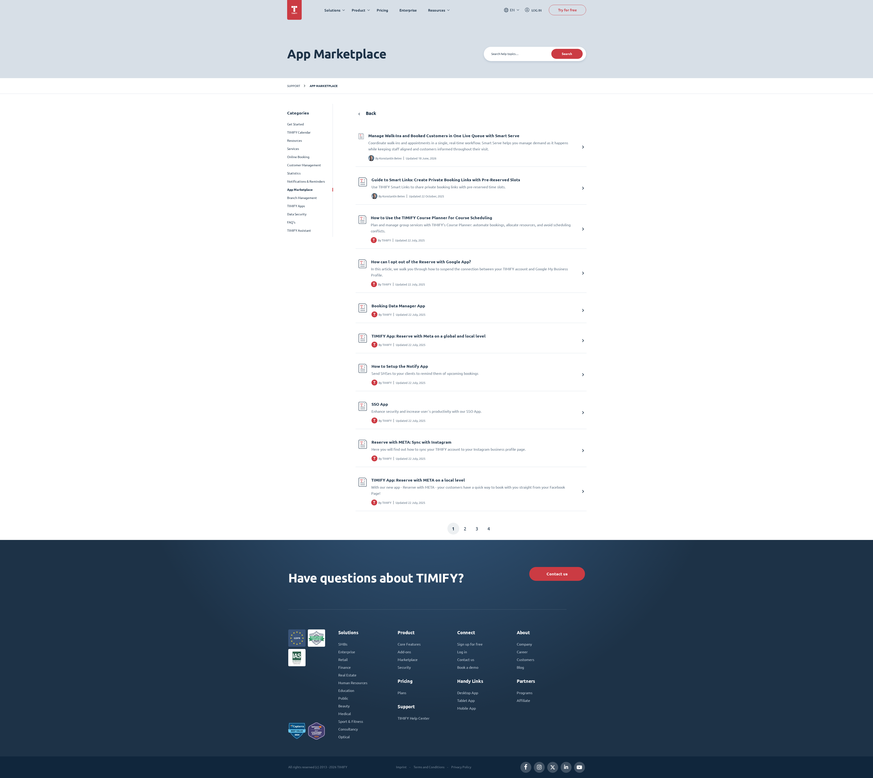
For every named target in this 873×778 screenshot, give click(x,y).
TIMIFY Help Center (413, 718)
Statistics (294, 173)
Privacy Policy (461, 767)
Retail (343, 660)
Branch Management (302, 198)
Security (404, 667)
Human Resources (352, 683)
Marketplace (408, 660)
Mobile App (466, 708)
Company (524, 644)
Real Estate (347, 675)
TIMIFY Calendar (299, 132)
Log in (462, 652)
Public (343, 698)
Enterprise (408, 10)
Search (567, 54)
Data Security (296, 214)
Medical (344, 714)
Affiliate (523, 700)
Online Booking (298, 157)
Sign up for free (470, 644)
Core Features (409, 644)
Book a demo (467, 667)
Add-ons (404, 652)
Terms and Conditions (429, 767)
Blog (520, 667)
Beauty (344, 706)
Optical (344, 737)
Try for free (567, 10)
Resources (294, 140)
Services (293, 149)
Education (346, 691)
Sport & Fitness (350, 721)
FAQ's (291, 222)
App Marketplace (324, 86)
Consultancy (348, 729)
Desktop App (467, 693)
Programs (524, 693)
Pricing (382, 10)
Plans (402, 693)
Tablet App (466, 700)
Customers (525, 660)
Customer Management (304, 165)
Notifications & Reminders (306, 181)
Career (522, 652)
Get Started (295, 124)
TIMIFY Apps (296, 206)
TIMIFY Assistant (299, 230)
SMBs (342, 644)
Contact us (557, 574)
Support (293, 85)
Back (370, 113)
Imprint (401, 767)
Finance (344, 667)
